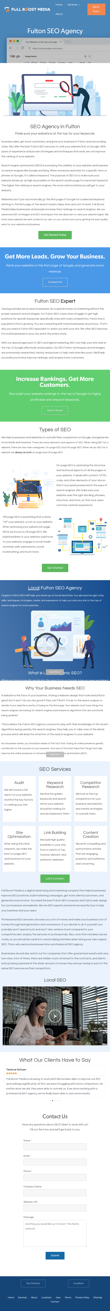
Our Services (33, 1283)
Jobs (58, 1297)
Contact (55, 1302)
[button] (78, 4)
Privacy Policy (82, 1297)
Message (28, 1217)
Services (22, 1297)
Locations (79, 1283)
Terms (68, 1297)
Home (11, 1297)
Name (27, 1140)
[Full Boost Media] (27, 9)
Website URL (30, 1202)
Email (27, 1156)
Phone (27, 1171)
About (34, 1297)
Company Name (32, 1186)
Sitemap (97, 1297)
